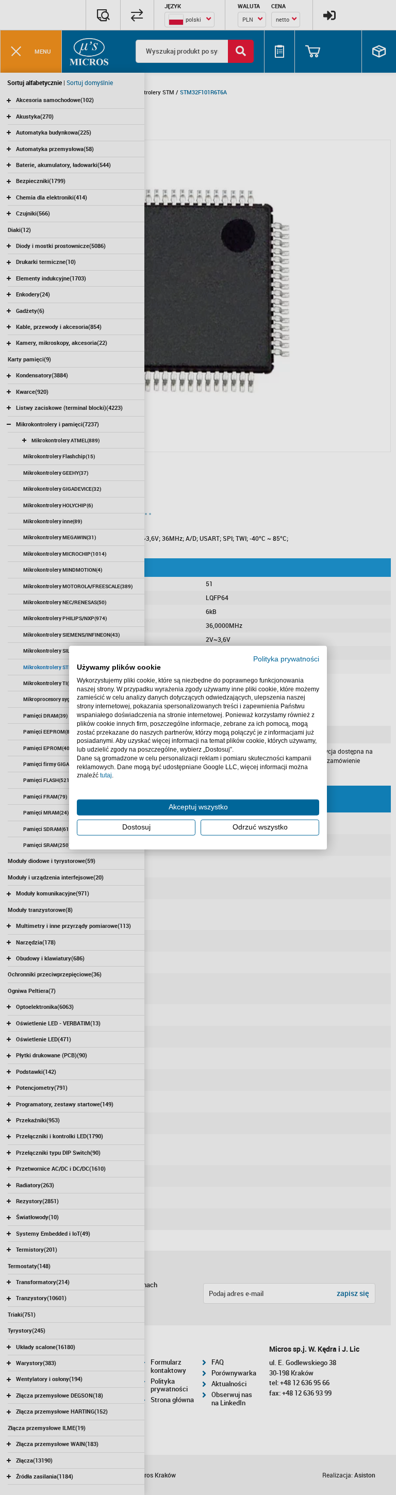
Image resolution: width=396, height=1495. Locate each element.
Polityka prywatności (286, 659)
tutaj (106, 775)
